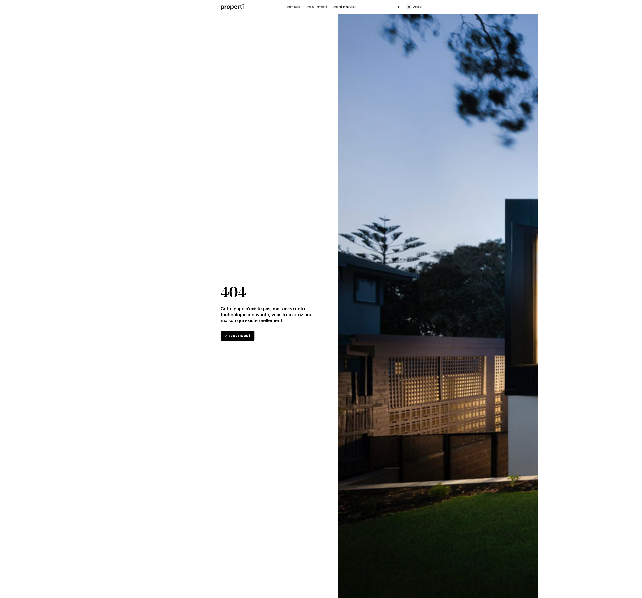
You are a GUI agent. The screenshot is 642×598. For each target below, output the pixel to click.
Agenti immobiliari (344, 7)
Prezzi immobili (317, 7)
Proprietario (293, 7)
